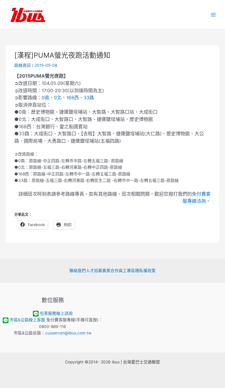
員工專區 (127, 270)
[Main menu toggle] (213, 14)
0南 (45, 97)
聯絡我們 (77, 270)
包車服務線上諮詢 (56, 313)
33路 (88, 97)
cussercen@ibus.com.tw (68, 333)
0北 (58, 97)
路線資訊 (22, 65)
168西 (72, 97)
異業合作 (110, 270)
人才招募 (94, 270)
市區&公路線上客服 (27, 319)
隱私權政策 (145, 270)
